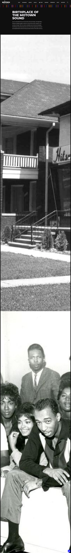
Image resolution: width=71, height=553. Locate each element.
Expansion (52, 2)
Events (30, 2)
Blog (58, 2)
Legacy (35, 2)
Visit (19, 2)
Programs (24, 2)
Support (46, 2)
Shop (41, 2)
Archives (63, 2)
